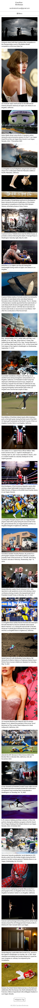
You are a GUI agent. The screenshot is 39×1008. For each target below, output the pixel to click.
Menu (20, 13)
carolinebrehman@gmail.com (19, 8)
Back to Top (20, 1000)
